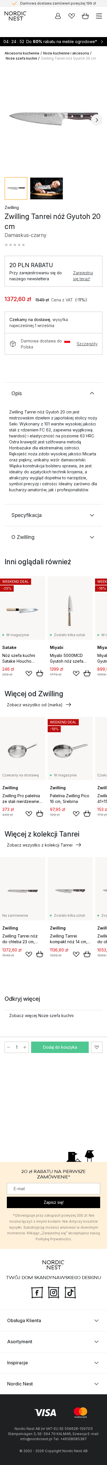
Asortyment (19, 1341)
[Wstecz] (10, 120)
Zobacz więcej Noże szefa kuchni (41, 1015)
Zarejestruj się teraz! (83, 275)
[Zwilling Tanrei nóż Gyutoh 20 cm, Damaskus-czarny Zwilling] (53, 119)
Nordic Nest (20, 1384)
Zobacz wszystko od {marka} (34, 704)
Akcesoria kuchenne (22, 53)
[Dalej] (96, 120)
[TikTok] (70, 1291)
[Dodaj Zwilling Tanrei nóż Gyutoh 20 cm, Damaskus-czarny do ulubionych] (96, 1047)
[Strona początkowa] (15, 16)
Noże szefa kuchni (21, 58)
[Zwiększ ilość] (25, 1047)
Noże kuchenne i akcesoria (66, 53)
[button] (15, 245)
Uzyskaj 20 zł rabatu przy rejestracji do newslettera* (58, 4)
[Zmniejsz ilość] (9, 1047)
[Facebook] (37, 1291)
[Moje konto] (58, 16)
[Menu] (99, 16)
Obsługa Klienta (24, 1320)
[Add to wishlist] (28, 673)
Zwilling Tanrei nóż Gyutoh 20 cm (68, 58)
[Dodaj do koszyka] (39, 673)
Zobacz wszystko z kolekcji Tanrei (39, 845)
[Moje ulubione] (71, 16)
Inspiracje (17, 1362)
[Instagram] (53, 1291)
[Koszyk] (85, 16)
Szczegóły (87, 343)
